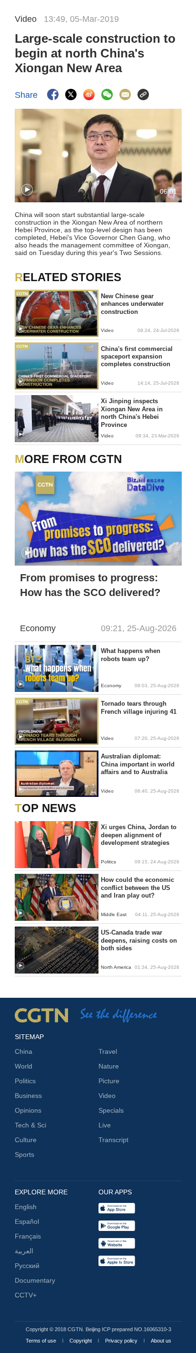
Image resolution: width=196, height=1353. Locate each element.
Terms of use (42, 1341)
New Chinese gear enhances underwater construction (132, 304)
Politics (25, 1081)
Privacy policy (122, 1341)
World (23, 1066)
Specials (111, 1110)
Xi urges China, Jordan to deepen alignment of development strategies (138, 834)
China (23, 1051)
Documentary (35, 1280)
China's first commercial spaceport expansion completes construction (137, 356)
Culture (26, 1140)
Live (104, 1125)
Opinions (28, 1110)
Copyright (81, 1341)
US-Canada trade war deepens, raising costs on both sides (139, 940)
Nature (108, 1066)
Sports (24, 1154)
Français (28, 1236)
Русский (27, 1265)
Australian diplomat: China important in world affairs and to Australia (138, 764)
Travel (107, 1051)
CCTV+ (26, 1295)
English (26, 1207)
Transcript (113, 1140)
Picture (108, 1081)
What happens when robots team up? (130, 654)
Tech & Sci (30, 1125)
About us (161, 1341)
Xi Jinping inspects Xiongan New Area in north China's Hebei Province (132, 412)
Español (27, 1221)
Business (28, 1095)
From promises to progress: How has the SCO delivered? (90, 585)
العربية (24, 1251)
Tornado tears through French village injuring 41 (138, 707)
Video (107, 1095)
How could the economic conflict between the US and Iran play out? (137, 887)
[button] (27, 190)
